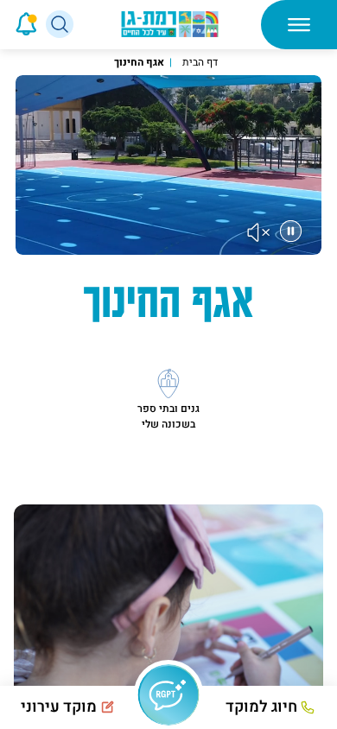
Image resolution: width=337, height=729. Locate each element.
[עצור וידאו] (291, 231)
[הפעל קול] (259, 232)
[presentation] (2, 24)
